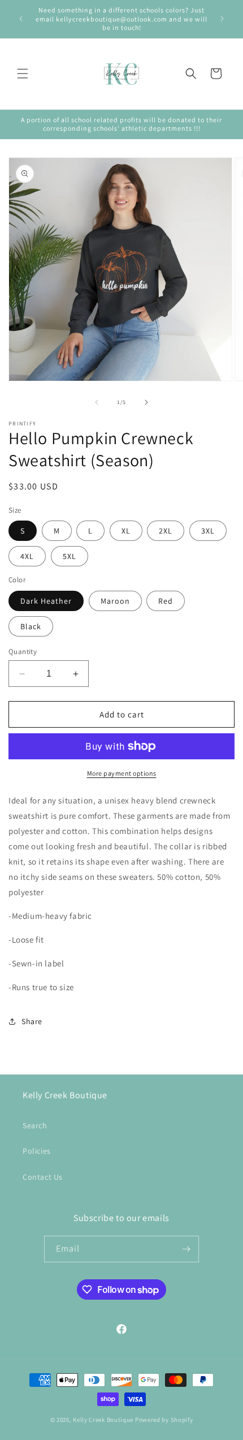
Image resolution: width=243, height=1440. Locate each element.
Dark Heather (46, 601)
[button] (22, 73)
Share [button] (31, 1021)
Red (165, 601)
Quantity (22, 651)
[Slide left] (96, 402)
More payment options (122, 773)
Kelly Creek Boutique (103, 1420)
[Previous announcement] (20, 18)
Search (35, 1125)
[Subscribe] (185, 1249)
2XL (165, 531)
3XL (208, 531)
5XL (69, 556)
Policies (37, 1151)
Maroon (115, 601)
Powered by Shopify (164, 1420)
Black (30, 626)
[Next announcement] (222, 18)
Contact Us (43, 1177)
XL (126, 531)
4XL (27, 556)
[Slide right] (146, 402)
